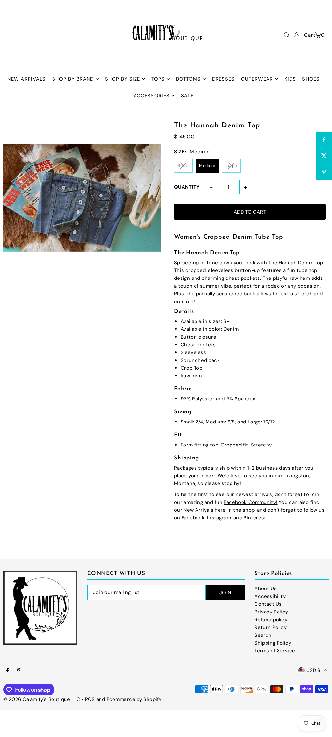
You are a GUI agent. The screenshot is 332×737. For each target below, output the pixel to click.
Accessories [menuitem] (152, 95)
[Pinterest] (18, 670)
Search (263, 635)
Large (231, 165)
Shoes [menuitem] (311, 79)
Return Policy (271, 627)
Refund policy (271, 619)
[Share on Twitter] (324, 156)
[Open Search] (286, 35)
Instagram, (220, 518)
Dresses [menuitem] (223, 79)
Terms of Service (275, 651)
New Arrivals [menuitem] (26, 79)
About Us (266, 588)
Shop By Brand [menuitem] (73, 79)
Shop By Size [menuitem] (122, 79)
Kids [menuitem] (290, 79)
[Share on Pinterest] (324, 172)
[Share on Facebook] (324, 140)
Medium (207, 165)
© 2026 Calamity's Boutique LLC (41, 699)
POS (90, 699)
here (219, 510)
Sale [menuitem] (187, 95)
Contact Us (268, 604)
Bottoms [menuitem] (188, 79)
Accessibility (270, 596)
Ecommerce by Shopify (134, 699)
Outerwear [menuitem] (257, 79)
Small (183, 165)
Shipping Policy (273, 643)
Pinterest (254, 518)
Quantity (187, 187)
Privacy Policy (271, 612)
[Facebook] (7, 670)
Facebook (193, 518)
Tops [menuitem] (158, 79)
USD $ (313, 670)
